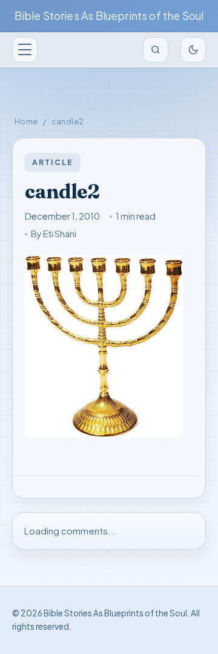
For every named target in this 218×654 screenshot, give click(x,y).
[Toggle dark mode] (193, 49)
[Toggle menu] (25, 49)
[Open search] (155, 49)
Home (26, 121)
